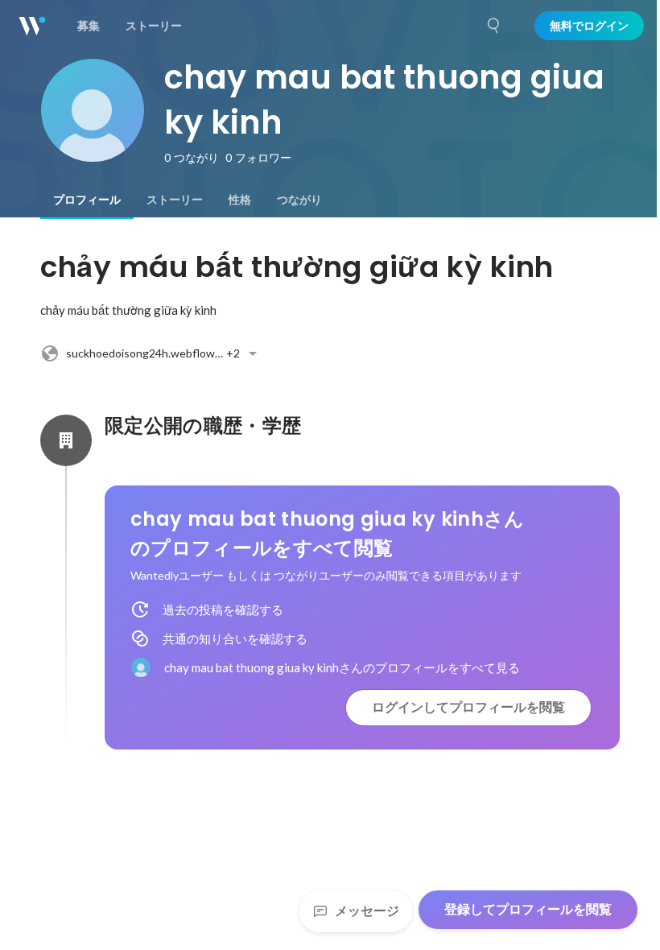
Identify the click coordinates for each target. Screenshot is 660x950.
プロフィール (87, 200)
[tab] (87, 199)
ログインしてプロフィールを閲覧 (468, 707)
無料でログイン (589, 26)
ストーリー (174, 200)
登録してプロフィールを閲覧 (528, 909)
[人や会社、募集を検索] (494, 26)
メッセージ (367, 911)
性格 (240, 200)
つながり (299, 200)
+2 (153, 353)
